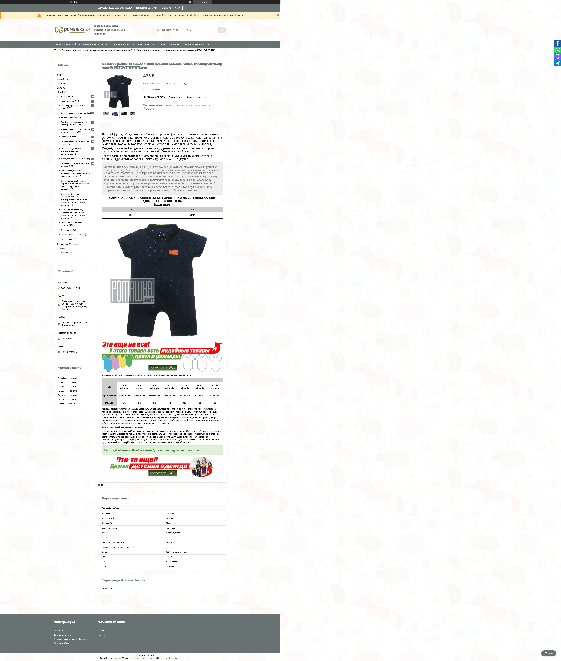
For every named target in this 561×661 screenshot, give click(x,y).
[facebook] (99, 485)
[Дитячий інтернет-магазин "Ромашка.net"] (72, 30)
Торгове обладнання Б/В (72, 234)
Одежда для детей (66, 44)
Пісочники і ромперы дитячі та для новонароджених (87, 50)
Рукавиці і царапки (69, 117)
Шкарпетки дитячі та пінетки (73, 113)
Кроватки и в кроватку (95, 44)
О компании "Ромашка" (68, 244)
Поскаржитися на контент (146, 658)
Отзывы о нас (60, 631)
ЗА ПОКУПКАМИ (171, 7)
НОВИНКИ (174, 44)
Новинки (102, 635)
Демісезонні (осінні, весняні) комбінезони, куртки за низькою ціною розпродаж (75, 173)
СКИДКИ (161, 44)
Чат (551, 653)
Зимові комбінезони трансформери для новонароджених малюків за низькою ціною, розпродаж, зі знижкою (74, 199)
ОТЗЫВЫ (61, 248)
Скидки (101, 631)
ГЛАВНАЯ (61, 92)
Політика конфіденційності (169, 658)
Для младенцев (121, 44)
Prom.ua (154, 656)
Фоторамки (66, 230)
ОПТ (59, 75)
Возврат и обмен (65, 252)
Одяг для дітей (67, 101)
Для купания (144, 44)
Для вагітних (66, 239)
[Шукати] (222, 30)
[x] (102, 485)
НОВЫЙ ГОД (63, 79)
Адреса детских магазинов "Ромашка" (71, 639)
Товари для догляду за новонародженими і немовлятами (71, 151)
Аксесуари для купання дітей (73, 159)
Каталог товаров (65, 96)
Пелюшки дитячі (68, 137)
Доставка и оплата (194, 44)
